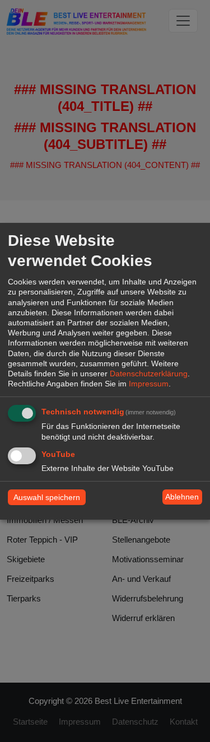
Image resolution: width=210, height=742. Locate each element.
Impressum (149, 383)
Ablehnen (182, 496)
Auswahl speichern (46, 497)
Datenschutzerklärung (149, 373)
